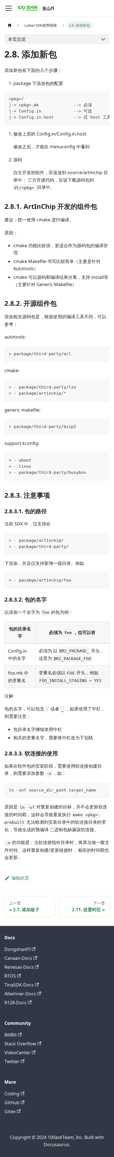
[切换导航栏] (8, 8)
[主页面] (9, 25)
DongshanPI (17, 949)
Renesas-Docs (19, 967)
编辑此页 (20, 878)
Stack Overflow (20, 1044)
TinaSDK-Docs (19, 985)
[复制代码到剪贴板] (102, 98)
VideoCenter (17, 1053)
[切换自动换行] (92, 98)
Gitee (9, 1111)
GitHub (11, 1103)
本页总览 (17, 39)
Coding (11, 1094)
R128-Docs (15, 1003)
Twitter (11, 1061)
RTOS (10, 976)
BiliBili (10, 1035)
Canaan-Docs (18, 958)
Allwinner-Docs (20, 994)
